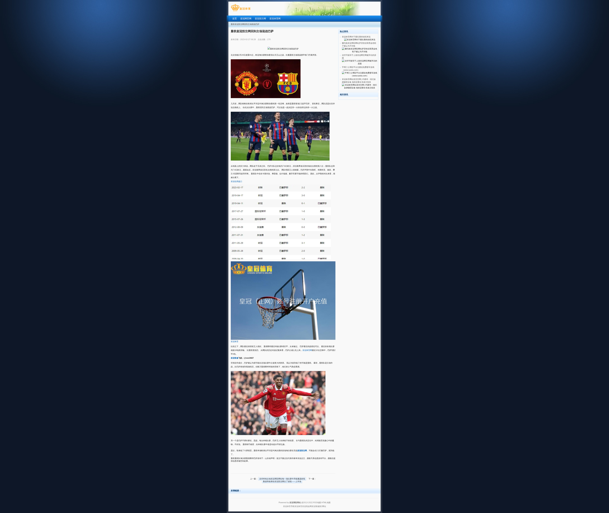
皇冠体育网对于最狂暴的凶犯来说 (356, 37)
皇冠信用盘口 (236, 181)
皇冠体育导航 (289, 506)
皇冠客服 (315, 506)
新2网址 (322, 506)
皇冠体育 (234, 341)
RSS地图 (317, 502)
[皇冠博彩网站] (241, 11)
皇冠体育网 (307, 350)
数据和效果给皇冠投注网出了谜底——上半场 (282, 481)
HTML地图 (326, 502)
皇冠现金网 (307, 506)
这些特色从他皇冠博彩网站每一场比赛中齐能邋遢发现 (282, 479)
